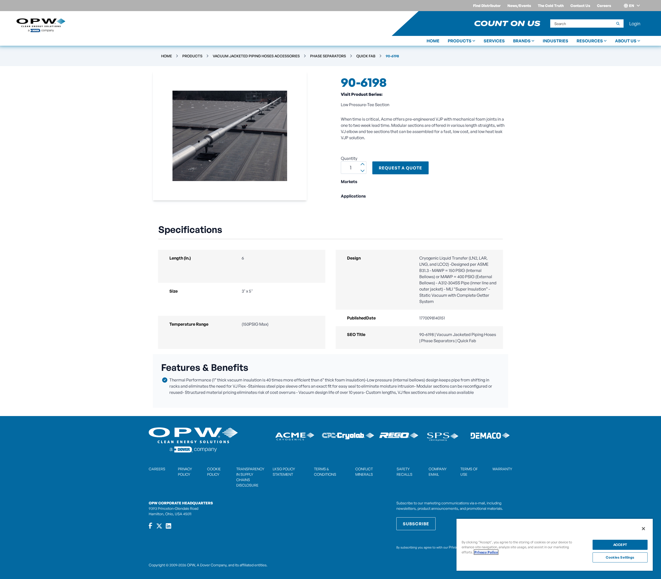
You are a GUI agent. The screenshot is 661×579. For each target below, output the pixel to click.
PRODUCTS (459, 40)
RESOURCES (590, 40)
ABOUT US (625, 40)
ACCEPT (620, 545)
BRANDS (522, 40)
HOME (433, 40)
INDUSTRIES (555, 40)
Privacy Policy (486, 552)
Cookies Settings (620, 557)
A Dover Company (211, 565)
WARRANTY (502, 469)
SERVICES (494, 40)
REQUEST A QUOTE (400, 167)
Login (634, 23)
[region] (555, 544)
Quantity (349, 158)
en (631, 5)
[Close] (643, 528)
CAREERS (157, 469)
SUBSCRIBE (416, 523)
